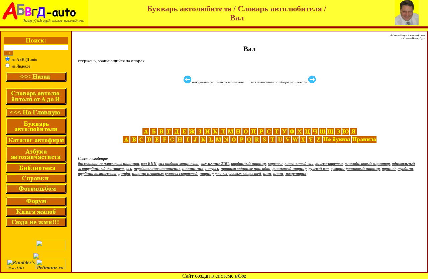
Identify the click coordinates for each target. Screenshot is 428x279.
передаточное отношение (157, 168)
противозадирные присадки (246, 168)
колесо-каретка (329, 163)
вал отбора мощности (178, 163)
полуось (212, 168)
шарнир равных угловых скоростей (230, 173)
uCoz (240, 276)
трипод (389, 168)
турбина (405, 168)
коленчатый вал (299, 163)
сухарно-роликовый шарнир (355, 168)
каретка (275, 163)
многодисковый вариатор (367, 163)
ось (129, 168)
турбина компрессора (97, 173)
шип (267, 173)
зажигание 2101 (215, 163)
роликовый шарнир (290, 168)
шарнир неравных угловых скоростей (165, 173)
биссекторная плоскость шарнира (108, 163)
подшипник (192, 168)
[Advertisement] (250, 106)
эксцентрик (295, 173)
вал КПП (148, 163)
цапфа (124, 173)
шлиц (278, 173)
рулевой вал (319, 168)
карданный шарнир (248, 163)
